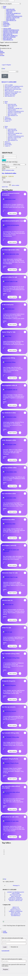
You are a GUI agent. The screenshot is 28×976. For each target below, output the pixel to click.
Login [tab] (4, 931)
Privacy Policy (6, 24)
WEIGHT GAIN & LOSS (12, 17)
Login (5, 947)
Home (4, 6)
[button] (0, 49)
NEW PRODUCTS (11, 20)
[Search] (17, 71)
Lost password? (5, 950)
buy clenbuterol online (9, 173)
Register (5, 969)
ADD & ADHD (10, 14)
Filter (4, 160)
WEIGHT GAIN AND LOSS (10, 31)
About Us (5, 21)
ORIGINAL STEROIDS (9, 37)
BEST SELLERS (10, 19)
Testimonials (6, 23)
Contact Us (6, 26)
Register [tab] (5, 932)
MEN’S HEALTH (10, 10)
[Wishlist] (20, 213)
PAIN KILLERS (10, 9)
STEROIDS (9, 12)
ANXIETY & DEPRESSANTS (14, 16)
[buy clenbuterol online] (8, 170)
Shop (4, 7)
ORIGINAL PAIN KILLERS (10, 32)
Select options (12, 213)
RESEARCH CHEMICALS (13, 13)
